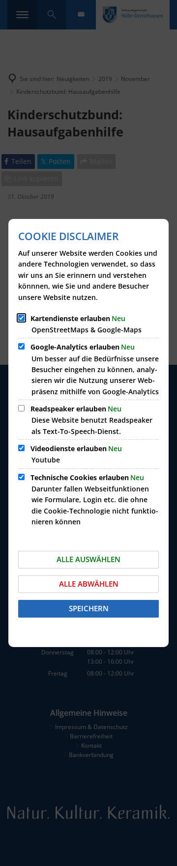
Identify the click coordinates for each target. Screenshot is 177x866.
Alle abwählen (88, 584)
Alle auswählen (88, 559)
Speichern (89, 608)
